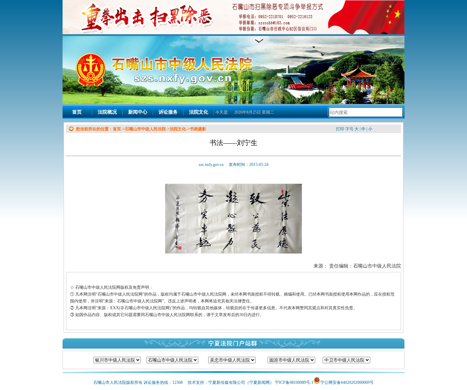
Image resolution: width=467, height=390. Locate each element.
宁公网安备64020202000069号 (347, 382)
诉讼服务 (168, 112)
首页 (77, 112)
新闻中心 (137, 112)
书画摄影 (198, 129)
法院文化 (198, 112)
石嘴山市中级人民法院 (145, 129)
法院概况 (107, 112)
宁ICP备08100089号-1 (294, 382)
